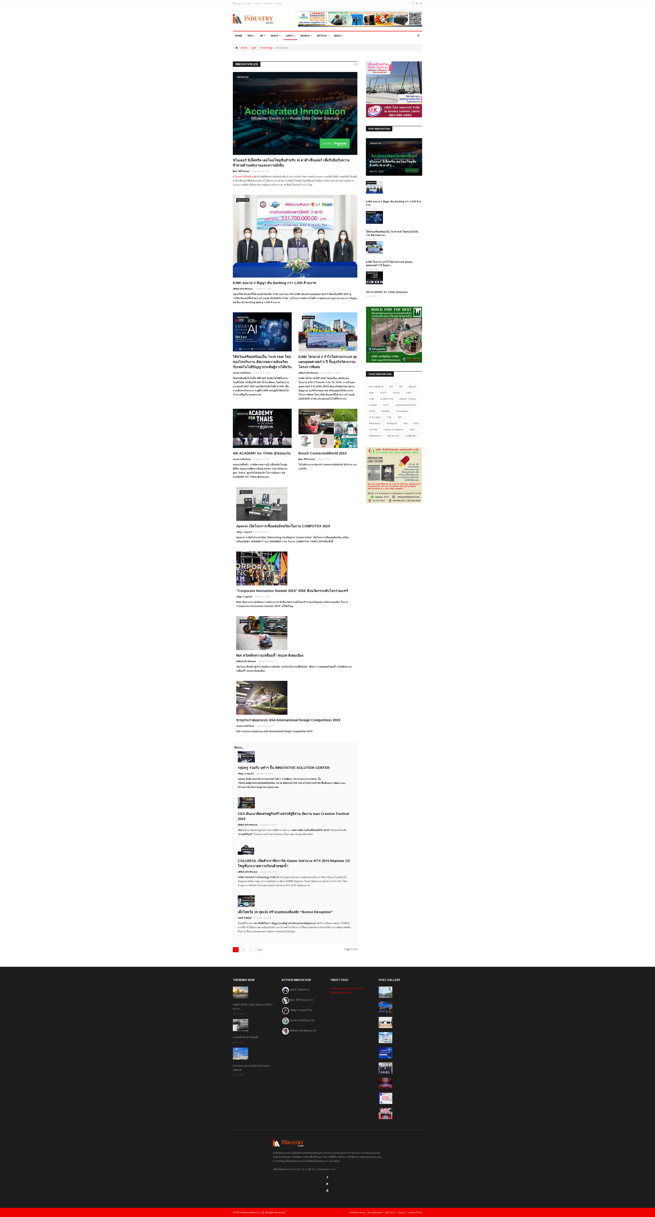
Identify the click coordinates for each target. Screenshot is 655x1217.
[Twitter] (327, 1183)
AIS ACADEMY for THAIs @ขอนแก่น (261, 453)
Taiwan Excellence (393, 429)
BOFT (383, 392)
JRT (400, 417)
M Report (392, 423)
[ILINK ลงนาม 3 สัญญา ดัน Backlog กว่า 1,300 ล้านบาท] (295, 236)
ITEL (389, 417)
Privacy (401, 1212)
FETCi (386, 405)
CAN (408, 392)
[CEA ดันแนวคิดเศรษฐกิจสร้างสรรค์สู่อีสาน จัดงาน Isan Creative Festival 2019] (295, 802)
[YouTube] (327, 1190)
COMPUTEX (386, 398)
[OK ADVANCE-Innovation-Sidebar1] (394, 89)
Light (289, 35)
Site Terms (390, 1212)
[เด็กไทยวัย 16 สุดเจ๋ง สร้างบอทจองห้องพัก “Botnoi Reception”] (295, 901)
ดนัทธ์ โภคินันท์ (244, 917)
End (259, 949)
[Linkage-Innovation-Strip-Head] (360, 19)
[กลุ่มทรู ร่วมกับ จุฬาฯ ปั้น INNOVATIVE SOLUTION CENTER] (295, 756)
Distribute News (357, 1212)
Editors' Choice (407, 398)
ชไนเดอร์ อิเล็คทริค (243, 176)
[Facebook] (327, 1177)
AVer (371, 392)
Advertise (268, 3)
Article (322, 35)
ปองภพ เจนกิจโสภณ (242, 372)
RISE (416, 423)
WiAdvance (375, 435)
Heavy (274, 35)
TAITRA (373, 429)
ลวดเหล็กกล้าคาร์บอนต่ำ (246, 1037)
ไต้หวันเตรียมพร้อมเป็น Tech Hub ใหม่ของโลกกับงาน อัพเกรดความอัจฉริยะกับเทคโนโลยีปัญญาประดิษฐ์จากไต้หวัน (262, 362)
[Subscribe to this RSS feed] (356, 64)
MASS (337, 35)
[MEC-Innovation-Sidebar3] (394, 475)
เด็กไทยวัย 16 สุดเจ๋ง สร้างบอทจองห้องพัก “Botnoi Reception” (285, 912)
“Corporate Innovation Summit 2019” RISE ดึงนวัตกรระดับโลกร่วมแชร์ (292, 591)
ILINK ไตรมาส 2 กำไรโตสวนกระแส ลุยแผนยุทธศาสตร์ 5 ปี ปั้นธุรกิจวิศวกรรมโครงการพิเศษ (328, 362)
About (258, 3)
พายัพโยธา (411, 435)
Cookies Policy (414, 1212)
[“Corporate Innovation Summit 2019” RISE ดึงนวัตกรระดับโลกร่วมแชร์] (295, 568)
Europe (373, 405)
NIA (405, 423)
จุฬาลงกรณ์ (393, 435)
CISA (371, 398)
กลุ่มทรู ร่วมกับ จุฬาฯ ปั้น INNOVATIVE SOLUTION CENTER (284, 768)
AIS (401, 386)
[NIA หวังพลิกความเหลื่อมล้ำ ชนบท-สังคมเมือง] (295, 633)
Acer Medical (376, 386)
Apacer (412, 386)
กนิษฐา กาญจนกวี (244, 532)
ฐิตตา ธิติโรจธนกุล (241, 171)
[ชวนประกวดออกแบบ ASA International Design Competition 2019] (295, 698)
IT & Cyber (375, 417)
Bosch (396, 392)
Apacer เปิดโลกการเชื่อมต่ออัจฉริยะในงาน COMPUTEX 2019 (283, 526)
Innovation (242, 77)
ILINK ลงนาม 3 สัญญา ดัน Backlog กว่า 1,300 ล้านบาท (274, 283)
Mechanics (375, 423)
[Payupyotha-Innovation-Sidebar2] (394, 334)
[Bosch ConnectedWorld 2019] (328, 428)
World (304, 35)
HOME (238, 35)
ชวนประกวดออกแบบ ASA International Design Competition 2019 (288, 720)
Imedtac (385, 411)
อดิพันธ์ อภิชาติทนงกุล (242, 288)
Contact (278, 3)
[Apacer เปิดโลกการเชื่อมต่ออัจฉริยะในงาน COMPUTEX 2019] (295, 504)
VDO (250, 35)
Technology (266, 47)
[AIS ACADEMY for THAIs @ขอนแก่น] (262, 428)
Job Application (375, 1212)
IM (261, 35)
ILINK (372, 411)
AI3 (391, 386)
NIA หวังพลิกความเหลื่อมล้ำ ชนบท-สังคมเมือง (269, 655)
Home (244, 47)
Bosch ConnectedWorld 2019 (322, 453)
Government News (405, 405)
